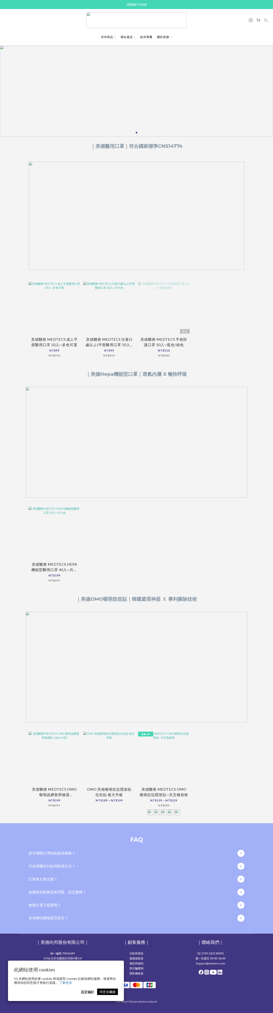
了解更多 (65, 982)
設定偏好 (87, 992)
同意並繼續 (108, 992)
